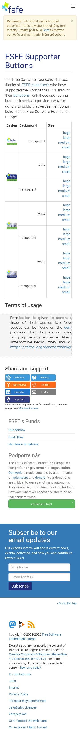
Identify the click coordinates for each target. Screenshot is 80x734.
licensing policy (30, 667)
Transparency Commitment (27, 701)
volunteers (20, 478)
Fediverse (19, 377)
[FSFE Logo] (12, 7)
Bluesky (44, 377)
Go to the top (68, 603)
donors (40, 478)
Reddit (44, 384)
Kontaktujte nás (20, 674)
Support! (19, 399)
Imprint (14, 687)
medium (64, 142)
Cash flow (15, 437)
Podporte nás (41, 503)
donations (21, 95)
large (66, 138)
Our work (15, 473)
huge (66, 133)
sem (46, 30)
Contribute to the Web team (28, 720)
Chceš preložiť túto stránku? (28, 727)
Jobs (12, 681)
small (66, 147)
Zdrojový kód (18, 714)
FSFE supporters (35, 85)
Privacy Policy (18, 694)
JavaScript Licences (22, 707)
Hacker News (19, 384)
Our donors (16, 430)
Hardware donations (23, 444)
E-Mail (44, 392)
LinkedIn (19, 392)
